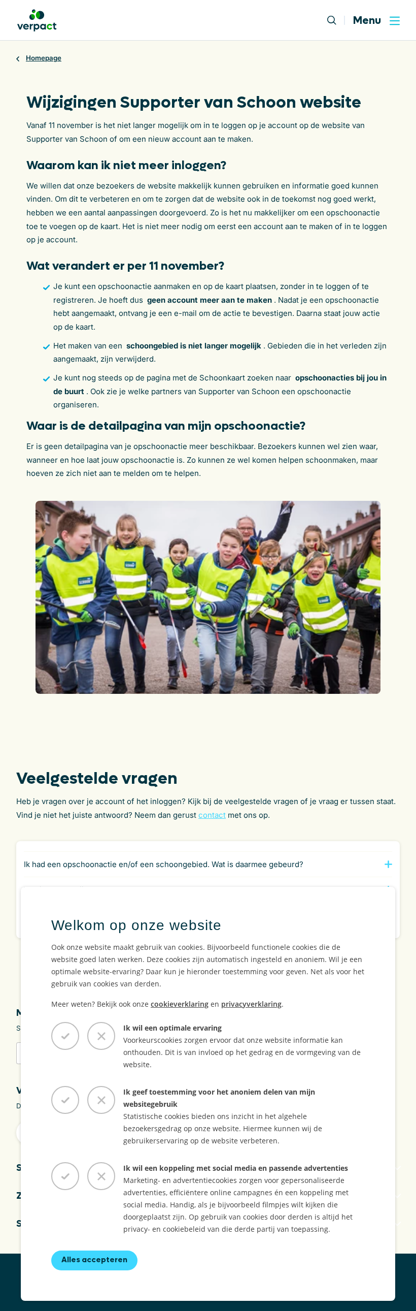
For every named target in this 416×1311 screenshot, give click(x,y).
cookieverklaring (180, 1004)
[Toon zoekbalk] (336, 20)
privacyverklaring (251, 1004)
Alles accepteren (94, 1260)
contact (212, 815)
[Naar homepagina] (36, 20)
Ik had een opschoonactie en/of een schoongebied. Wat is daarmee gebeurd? (163, 864)
